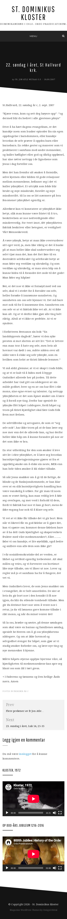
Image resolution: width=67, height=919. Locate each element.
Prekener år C (21, 691)
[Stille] (54, 812)
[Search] (63, 36)
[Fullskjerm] (60, 812)
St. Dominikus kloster (33, 12)
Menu (33, 36)
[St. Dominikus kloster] (3, 36)
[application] (33, 798)
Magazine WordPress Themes (25, 910)
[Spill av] (7, 812)
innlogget (25, 754)
